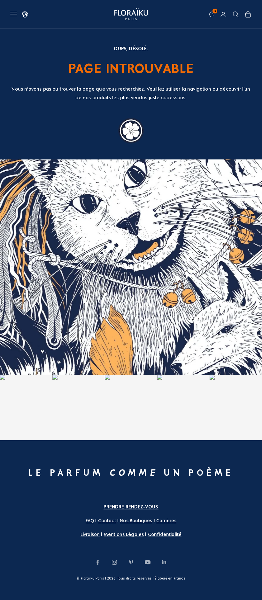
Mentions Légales (124, 534)
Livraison (90, 534)
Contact (107, 520)
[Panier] (247, 14)
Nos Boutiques (136, 520)
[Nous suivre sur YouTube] (147, 562)
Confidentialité (164, 534)
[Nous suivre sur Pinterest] (131, 562)
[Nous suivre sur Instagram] (114, 562)
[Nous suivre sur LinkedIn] (164, 562)
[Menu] (13, 14)
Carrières (166, 520)
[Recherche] (235, 14)
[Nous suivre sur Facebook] (98, 562)
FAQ (90, 520)
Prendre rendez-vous (131, 506)
